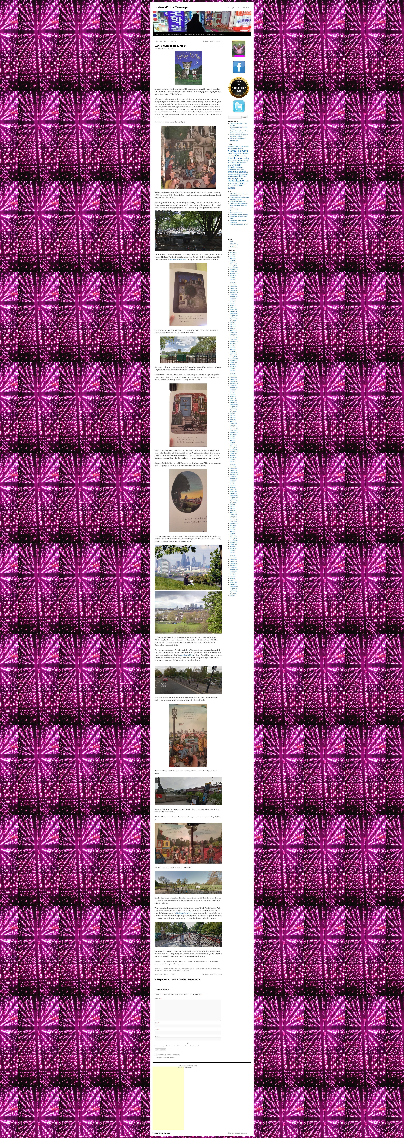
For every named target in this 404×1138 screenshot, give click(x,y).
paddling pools (239, 170)
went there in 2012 (186, 655)
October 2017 (233, 453)
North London (234, 166)
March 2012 (233, 580)
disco (245, 156)
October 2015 (233, 499)
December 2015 (234, 495)
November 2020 (234, 383)
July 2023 (232, 322)
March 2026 (233, 262)
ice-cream (240, 160)
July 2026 (232, 254)
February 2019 (233, 423)
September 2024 (234, 296)
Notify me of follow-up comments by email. (168, 1055)
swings (235, 183)
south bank (163, 970)
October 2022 (233, 340)
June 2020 (232, 393)
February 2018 (233, 446)
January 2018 (233, 448)
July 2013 (232, 550)
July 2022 (232, 345)
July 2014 (232, 527)
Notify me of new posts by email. (165, 1057)
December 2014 (234, 518)
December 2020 (234, 381)
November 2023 (234, 315)
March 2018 (233, 444)
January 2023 (233, 334)
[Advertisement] (168, 1098)
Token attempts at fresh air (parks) (238, 220)
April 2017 (232, 465)
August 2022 (233, 343)
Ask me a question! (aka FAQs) (194, 34)
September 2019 (234, 410)
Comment (158, 999)
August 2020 (233, 389)
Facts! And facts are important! (237, 201)
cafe (247, 146)
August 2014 (233, 525)
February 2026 (233, 264)
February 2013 (233, 559)
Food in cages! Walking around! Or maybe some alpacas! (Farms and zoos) (239, 205)
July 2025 (232, 277)
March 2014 (233, 535)
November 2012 (234, 565)
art (239, 146)
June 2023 (232, 324)
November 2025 (234, 269)
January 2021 (233, 379)
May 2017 (232, 463)
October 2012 (233, 567)
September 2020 (234, 387)
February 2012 (233, 582)
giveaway (234, 160)
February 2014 (233, 537)
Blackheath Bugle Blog (184, 913)
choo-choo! (237, 153)
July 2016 (232, 482)
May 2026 (232, 258)
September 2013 (234, 546)
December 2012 (234, 563)
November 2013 (234, 542)
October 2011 (233, 590)
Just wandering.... (174, 968)
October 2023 (233, 317)
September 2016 (234, 478)
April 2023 (232, 328)
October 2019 (233, 408)
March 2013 (233, 558)
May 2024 (232, 303)
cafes (230, 148)
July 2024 (232, 300)
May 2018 (232, 440)
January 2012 (233, 584)
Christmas (245, 153)
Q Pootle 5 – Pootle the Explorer (212, 41)
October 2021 (233, 362)
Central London (199, 968)
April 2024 (232, 305)
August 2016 (233, 480)
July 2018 (232, 436)
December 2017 (234, 449)
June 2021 (232, 370)
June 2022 (232, 347)
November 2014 (234, 520)
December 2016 (234, 472)
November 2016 (234, 474)
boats (242, 146)
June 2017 (232, 461)
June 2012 (232, 575)
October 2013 (233, 544)
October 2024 (233, 294)
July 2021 (232, 368)
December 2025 (234, 267)
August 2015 (233, 503)
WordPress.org (233, 247)
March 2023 (233, 330)
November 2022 (234, 338)
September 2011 (234, 592)
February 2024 (233, 309)
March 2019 (233, 421)
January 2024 (233, 311)
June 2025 (232, 279)
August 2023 (233, 321)
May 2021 (232, 372)
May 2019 (232, 417)
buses (245, 146)
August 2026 (233, 252)
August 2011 (233, 594)
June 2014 (232, 529)
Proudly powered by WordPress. (238, 1133)
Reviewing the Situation (236, 212)
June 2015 (232, 506)
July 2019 (232, 413)
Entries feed (233, 243)
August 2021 (233, 366)
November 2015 (234, 497)
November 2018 (234, 429)
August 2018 (233, 434)
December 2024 (234, 290)
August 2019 (233, 412)
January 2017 (233, 470)
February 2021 (233, 377)
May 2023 (232, 326)
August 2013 (233, 548)
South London (171, 970)
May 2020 (232, 394)
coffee (236, 155)
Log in (231, 241)
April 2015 (232, 510)
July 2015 (232, 504)
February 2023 (233, 332)
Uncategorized (233, 222)
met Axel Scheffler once (178, 259)
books (193, 968)
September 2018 (234, 432)
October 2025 (233, 271)
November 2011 (234, 588)
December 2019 (234, 404)
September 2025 (234, 273)
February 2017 (233, 468)
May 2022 (232, 349)
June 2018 (232, 438)
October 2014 (233, 522)
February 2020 (233, 400)
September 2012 (234, 569)
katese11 (173, 48)
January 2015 (233, 516)
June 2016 (232, 484)
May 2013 (232, 554)
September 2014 (234, 523)
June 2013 (232, 552)
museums (232, 162)
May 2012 (232, 576)
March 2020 (233, 398)
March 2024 (233, 307)
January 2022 (233, 357)
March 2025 (233, 285)
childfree (230, 153)
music (214, 968)
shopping (234, 176)
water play (235, 186)
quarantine (233, 174)
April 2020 (232, 396)
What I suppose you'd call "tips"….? (239, 224)
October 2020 (233, 385)
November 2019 (234, 406)
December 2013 (234, 540)
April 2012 (232, 578)
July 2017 (232, 459)
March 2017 (233, 467)
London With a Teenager (171, 7)
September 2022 (234, 341)
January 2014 (233, 539)
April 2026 (232, 260)
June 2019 (232, 415)
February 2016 (233, 491)
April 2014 (232, 533)
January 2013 (233, 561)
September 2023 (234, 319)
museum (246, 160)
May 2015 (232, 508)
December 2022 (234, 336)
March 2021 (233, 376)
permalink (186, 970)
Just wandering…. (234, 209)
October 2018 (233, 431)
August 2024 (233, 298)
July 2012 (232, 573)
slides (240, 176)
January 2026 (233, 266)
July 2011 (232, 595)
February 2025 (233, 286)
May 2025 (232, 281)
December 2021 (234, 358)
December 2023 (234, 313)
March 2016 (233, 489)
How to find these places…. (174, 34)
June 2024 (232, 302)
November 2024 (234, 292)
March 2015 (233, 512)
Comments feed (234, 245)
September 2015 (234, 501)
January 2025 (233, 288)
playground (240, 171)
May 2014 (232, 531)
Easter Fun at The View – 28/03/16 (165, 41)
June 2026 (232, 256)
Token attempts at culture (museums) (239, 214)
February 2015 (233, 514)
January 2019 (233, 425)
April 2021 (232, 374)
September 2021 (234, 364)
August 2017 (233, 457)
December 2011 (234, 586)
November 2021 (234, 360)
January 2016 (233, 493)
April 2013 (232, 556)
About (162, 34)
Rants (231, 211)
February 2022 (233, 355)
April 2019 (232, 419)
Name (157, 1023)
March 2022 (233, 353)
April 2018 (232, 442)
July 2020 (232, 391)
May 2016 (232, 485)
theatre (242, 183)
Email (157, 1029)
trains (229, 186)
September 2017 (234, 455)
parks (231, 171)
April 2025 (232, 283)
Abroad (230, 146)
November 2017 (234, 451)
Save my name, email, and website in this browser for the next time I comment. (177, 1046)
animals (188, 968)
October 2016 (233, 476)
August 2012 (233, 571)
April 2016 (232, 487)
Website (157, 1036)
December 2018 (234, 427)
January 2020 (233, 402)
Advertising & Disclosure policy (216, 34)
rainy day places (240, 174)
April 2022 (232, 351)
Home (156, 34)
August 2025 (233, 275)
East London (208, 968)
